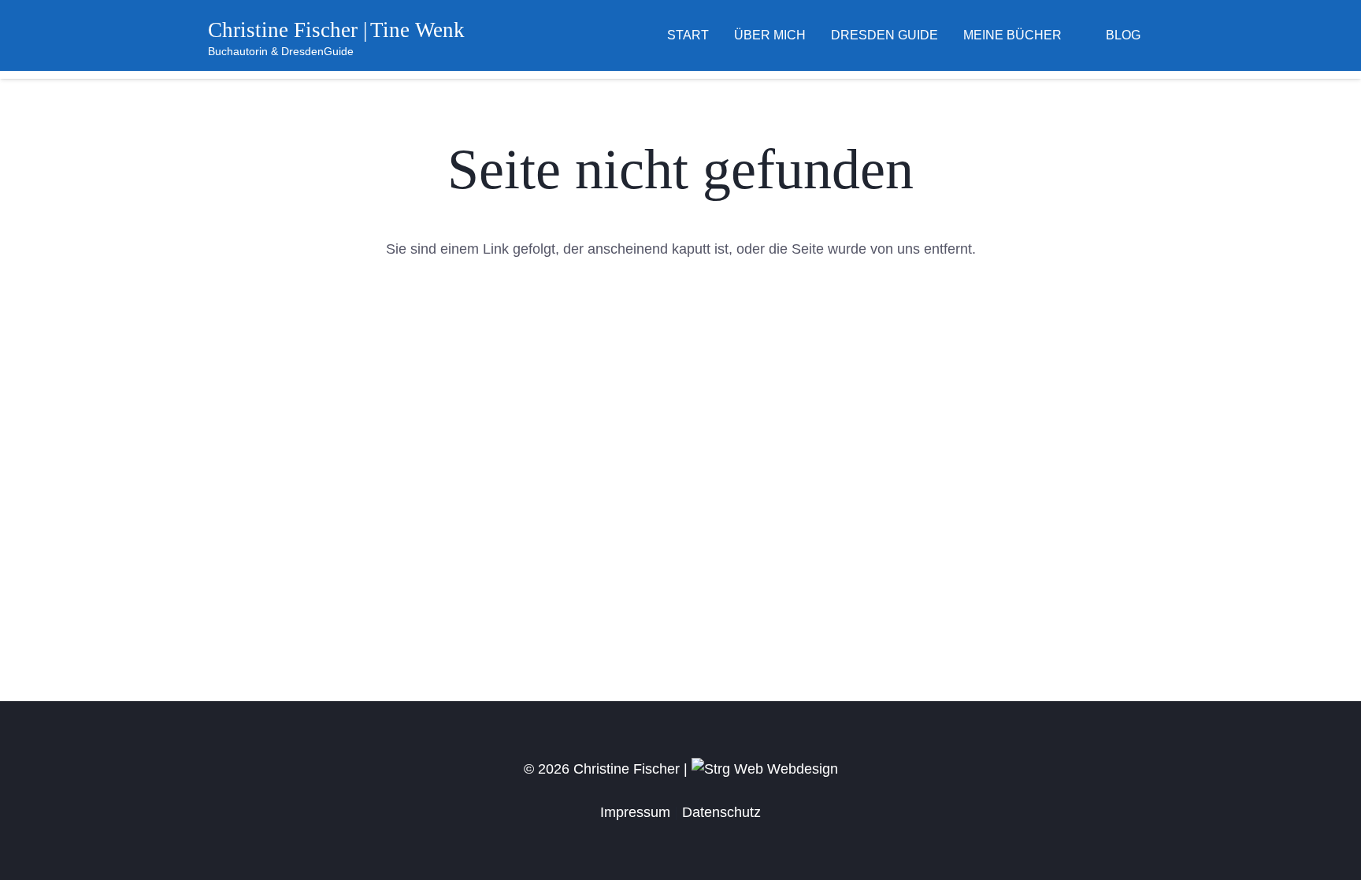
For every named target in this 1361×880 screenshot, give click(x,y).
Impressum (635, 812)
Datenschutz (721, 812)
